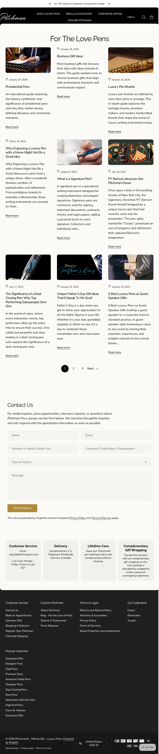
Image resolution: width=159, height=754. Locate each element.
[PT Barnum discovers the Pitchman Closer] (129, 151)
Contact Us (12, 609)
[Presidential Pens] (28, 59)
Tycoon (131, 619)
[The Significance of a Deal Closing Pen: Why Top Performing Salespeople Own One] (28, 266)
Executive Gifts (14, 714)
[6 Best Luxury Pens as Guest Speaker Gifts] (129, 266)
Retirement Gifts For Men (20, 698)
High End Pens (14, 703)
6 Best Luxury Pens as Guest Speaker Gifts (127, 294)
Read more (12, 126)
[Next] (108, 3)
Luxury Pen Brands (120, 86)
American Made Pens (18, 678)
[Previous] (50, 3)
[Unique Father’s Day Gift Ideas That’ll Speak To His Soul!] (78, 266)
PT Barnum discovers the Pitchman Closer (124, 180)
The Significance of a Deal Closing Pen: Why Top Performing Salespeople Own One (26, 298)
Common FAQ (14, 619)
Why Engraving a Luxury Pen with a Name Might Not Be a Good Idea (26, 152)
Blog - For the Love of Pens (56, 614)
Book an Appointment (18, 614)
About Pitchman (50, 609)
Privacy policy (27, 746)
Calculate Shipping (17, 634)
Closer (131, 609)
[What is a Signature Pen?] (78, 151)
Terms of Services (90, 624)
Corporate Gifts (14, 657)
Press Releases (49, 624)
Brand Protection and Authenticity (100, 629)
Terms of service (43, 746)
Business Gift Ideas (69, 56)
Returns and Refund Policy (95, 609)
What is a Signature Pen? (73, 178)
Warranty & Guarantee (93, 614)
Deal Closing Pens (16, 688)
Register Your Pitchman (19, 629)
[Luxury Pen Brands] (129, 59)
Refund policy (12, 746)
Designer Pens (14, 662)
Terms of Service (101, 516)
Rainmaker (133, 614)
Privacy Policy (77, 516)
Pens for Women (15, 709)
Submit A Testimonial (53, 619)
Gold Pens (12, 667)
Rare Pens (12, 693)
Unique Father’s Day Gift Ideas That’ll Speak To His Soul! (77, 294)
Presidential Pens (18, 86)
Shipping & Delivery (17, 624)
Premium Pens (14, 672)
